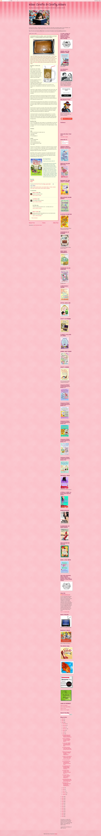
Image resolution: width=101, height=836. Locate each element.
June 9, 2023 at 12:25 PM (37, 201)
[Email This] (30, 185)
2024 (63, 720)
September (65, 728)
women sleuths (43, 188)
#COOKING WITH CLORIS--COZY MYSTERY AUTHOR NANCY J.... (66, 772)
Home (43, 222)
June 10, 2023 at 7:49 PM (37, 208)
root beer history (37, 188)
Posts (63, 141)
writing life (48, 188)
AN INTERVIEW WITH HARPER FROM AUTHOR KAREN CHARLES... (66, 767)
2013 (63, 811)
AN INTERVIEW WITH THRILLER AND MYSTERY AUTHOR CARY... (66, 763)
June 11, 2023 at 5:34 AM (37, 215)
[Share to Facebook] (33, 185)
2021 (63, 798)
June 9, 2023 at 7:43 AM (37, 195)
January (64, 794)
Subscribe (66, 95)
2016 (63, 806)
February (64, 792)
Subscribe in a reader (64, 136)
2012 (63, 813)
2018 (63, 803)
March (64, 791)
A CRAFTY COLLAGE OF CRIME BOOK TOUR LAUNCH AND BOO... (67, 757)
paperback (32, 180)
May (63, 787)
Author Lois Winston (63, 705)
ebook (31, 181)
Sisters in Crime (63, 708)
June (64, 733)
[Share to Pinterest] (34, 185)
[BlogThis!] (31, 185)
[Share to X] (32, 185)
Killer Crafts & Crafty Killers (47, 5)
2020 (63, 799)
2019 (63, 801)
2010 (63, 816)
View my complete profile (64, 611)
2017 (63, 804)
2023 (63, 722)
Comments (64, 143)
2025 (63, 719)
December (64, 723)
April (63, 789)
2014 (63, 809)
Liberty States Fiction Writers (65, 706)
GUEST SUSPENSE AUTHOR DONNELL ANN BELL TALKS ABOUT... (66, 740)
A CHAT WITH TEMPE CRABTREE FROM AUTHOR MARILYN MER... (66, 744)
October (64, 727)
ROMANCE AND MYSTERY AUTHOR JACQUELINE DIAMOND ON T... (66, 784)
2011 (62, 814)
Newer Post (32, 222)
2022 (63, 796)
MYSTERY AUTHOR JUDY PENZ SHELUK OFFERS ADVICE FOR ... (66, 749)
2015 (63, 808)
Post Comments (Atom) (38, 225)
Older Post (55, 222)
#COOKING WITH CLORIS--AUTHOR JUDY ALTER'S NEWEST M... (66, 776)
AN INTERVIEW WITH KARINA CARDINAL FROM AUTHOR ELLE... (67, 736)
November (64, 725)
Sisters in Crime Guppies (64, 709)
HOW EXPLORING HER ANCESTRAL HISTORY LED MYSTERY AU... (67, 780)
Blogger (56, 833)
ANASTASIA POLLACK (66, 594)
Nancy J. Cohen (35, 192)
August (64, 730)
